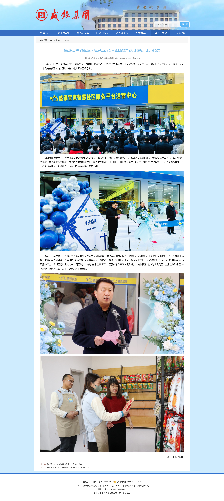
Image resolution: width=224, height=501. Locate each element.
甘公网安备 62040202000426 (128, 481)
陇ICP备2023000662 (102, 481)
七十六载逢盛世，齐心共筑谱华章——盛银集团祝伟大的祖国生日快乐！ (69, 467)
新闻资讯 (181, 33)
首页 (50, 40)
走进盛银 (65, 33)
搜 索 (185, 24)
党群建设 (142, 33)
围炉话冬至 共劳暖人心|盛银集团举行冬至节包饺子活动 (64, 464)
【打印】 (167, 457)
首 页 (45, 33)
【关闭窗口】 (178, 457)
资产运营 (84, 33)
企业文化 (162, 33)
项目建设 (103, 33)
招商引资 (123, 33)
